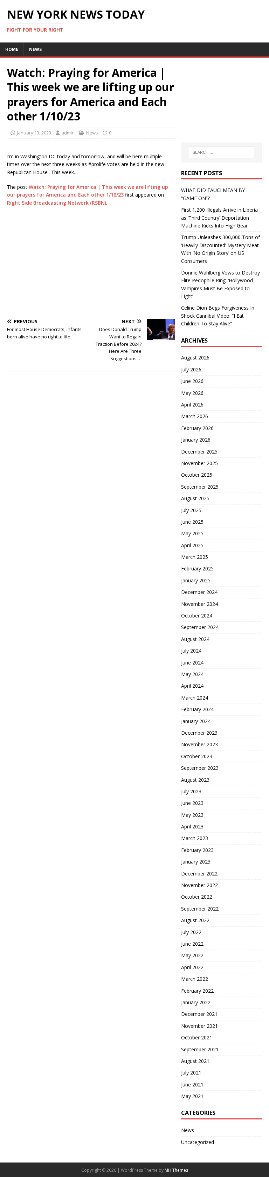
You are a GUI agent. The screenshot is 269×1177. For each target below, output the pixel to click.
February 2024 (197, 709)
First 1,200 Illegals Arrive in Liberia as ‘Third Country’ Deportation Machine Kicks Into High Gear (219, 217)
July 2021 (191, 1072)
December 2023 (199, 732)
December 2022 (199, 873)
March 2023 (194, 838)
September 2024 (200, 627)
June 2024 (192, 662)
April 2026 (192, 404)
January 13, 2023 (34, 133)
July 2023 (191, 791)
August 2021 (195, 1061)
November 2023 (199, 744)
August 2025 (195, 498)
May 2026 (192, 393)
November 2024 (199, 604)
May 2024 (192, 674)
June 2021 (192, 1084)
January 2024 (196, 721)
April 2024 (192, 685)
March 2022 (194, 979)
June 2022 (192, 943)
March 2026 (194, 416)
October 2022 (196, 896)
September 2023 (200, 768)
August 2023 (195, 779)
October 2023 (196, 756)
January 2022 (196, 1002)
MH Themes (176, 1170)
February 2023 (197, 850)
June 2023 (192, 803)
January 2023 (196, 861)
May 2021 (192, 1096)
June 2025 (192, 521)
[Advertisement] (91, 263)
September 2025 (200, 486)
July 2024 (191, 650)
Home (11, 49)
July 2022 (191, 932)
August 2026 (195, 357)
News (35, 49)
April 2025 (192, 545)
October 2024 (196, 615)
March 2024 (194, 697)
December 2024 (199, 592)
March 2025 (194, 557)
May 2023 (192, 815)
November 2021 (199, 1026)
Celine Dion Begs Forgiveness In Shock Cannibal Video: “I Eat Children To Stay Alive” (217, 315)
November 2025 (199, 463)
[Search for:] (221, 152)
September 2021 (200, 1049)
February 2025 (197, 568)
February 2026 (197, 428)
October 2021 (196, 1037)
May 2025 (192, 533)
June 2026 (192, 381)
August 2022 (195, 920)
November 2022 (199, 885)
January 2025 (196, 580)
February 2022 (197, 990)
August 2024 (195, 639)
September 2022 (200, 908)
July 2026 (191, 369)
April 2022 (192, 967)
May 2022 (192, 955)
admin (68, 133)
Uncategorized (197, 1142)
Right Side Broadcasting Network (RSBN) (56, 202)
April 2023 (192, 826)
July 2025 (191, 510)
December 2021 (199, 1014)
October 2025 (196, 474)
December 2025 (199, 451)
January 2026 (196, 439)
